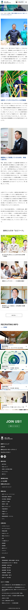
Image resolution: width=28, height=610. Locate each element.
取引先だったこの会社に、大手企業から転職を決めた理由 (13, 595)
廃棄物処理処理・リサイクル (7, 516)
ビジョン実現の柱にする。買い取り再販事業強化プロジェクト (14, 584)
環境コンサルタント (6, 535)
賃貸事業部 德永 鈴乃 (6, 567)
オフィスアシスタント (6, 528)
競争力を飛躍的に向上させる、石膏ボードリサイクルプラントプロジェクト (14, 590)
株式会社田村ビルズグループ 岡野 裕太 (9, 562)
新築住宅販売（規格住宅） (7, 496)
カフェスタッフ (5, 553)
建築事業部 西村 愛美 (6, 570)
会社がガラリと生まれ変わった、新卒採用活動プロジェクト (13, 587)
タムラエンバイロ (5, 452)
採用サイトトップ (5, 444)
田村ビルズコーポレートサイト (8, 449)
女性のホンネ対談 (5, 598)
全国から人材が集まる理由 (7, 469)
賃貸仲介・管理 (5, 504)
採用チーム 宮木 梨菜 (6, 577)
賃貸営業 (3, 543)
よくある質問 (4, 481)
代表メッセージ (5, 466)
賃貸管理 (3, 545)
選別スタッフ (4, 548)
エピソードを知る (7, 13)
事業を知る (3, 491)
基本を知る (3, 461)
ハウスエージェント (6, 526)
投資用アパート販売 (6, 501)
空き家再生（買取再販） (6, 499)
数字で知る (4, 464)
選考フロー (4, 474)
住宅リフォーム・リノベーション (8, 494)
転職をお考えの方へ (5, 484)
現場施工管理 (4, 531)
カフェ (3, 518)
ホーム (2, 13)
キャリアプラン (5, 471)
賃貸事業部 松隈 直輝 (6, 572)
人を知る (3, 557)
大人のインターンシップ (6, 486)
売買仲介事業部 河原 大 (7, 575)
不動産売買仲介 (5, 509)
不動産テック (4, 511)
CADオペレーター (5, 533)
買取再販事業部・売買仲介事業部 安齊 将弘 (10, 560)
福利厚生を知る (4, 478)
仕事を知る (3, 523)
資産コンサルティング (6, 506)
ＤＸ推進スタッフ (5, 540)
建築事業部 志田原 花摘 (7, 565)
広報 (3, 538)
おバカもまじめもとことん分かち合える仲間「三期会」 (12, 593)
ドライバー (4, 550)
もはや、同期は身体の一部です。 (8, 600)
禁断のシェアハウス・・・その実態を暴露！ (10, 603)
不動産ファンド (5, 513)
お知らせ (3, 446)
